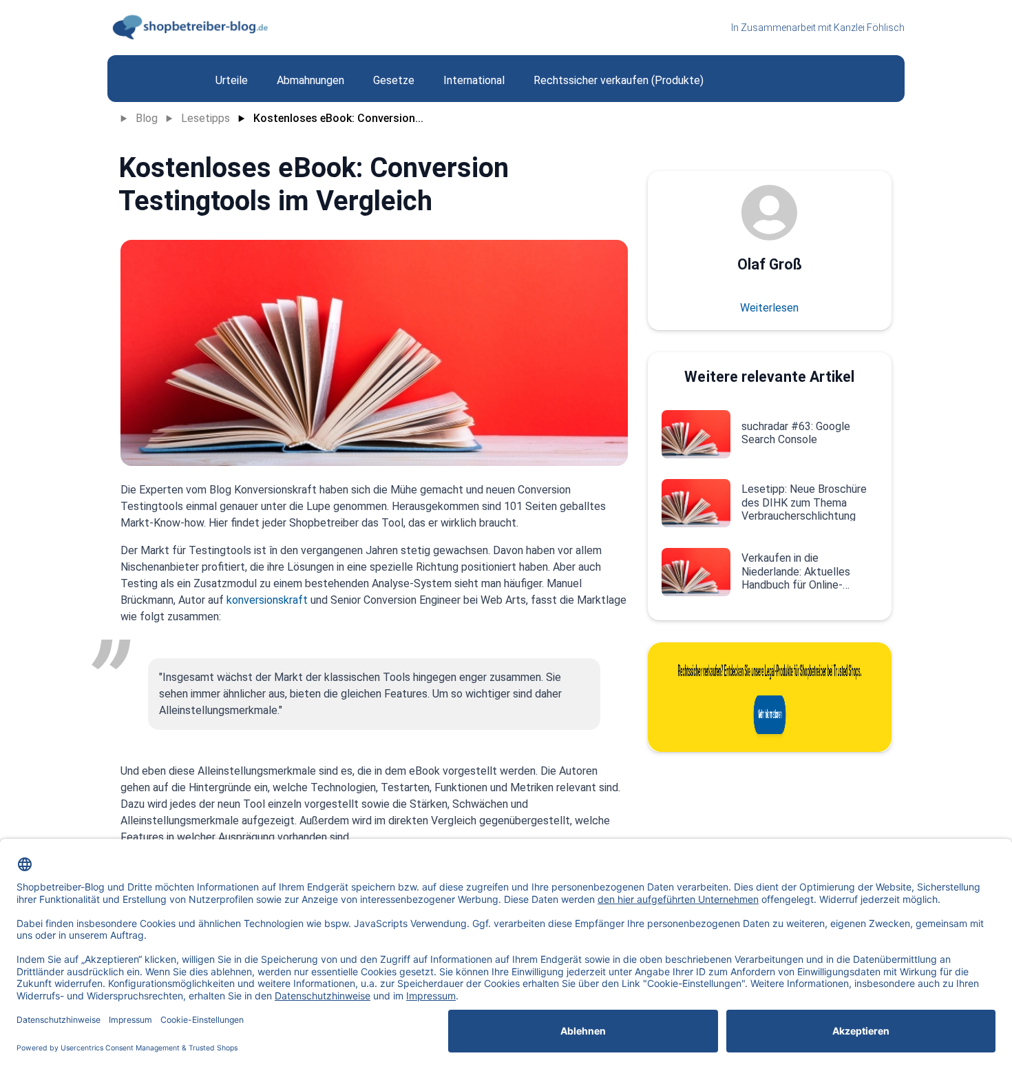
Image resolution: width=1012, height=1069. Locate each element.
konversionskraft (267, 600)
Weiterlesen (769, 307)
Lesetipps (205, 118)
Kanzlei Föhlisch (869, 27)
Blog (147, 118)
